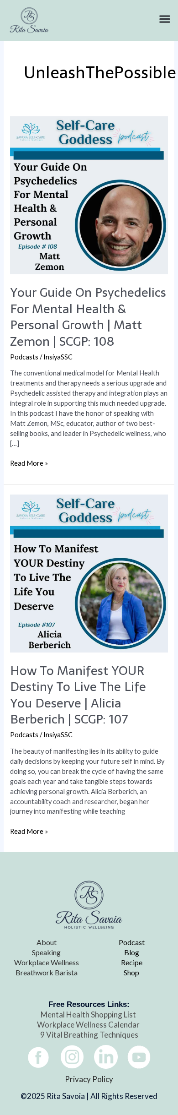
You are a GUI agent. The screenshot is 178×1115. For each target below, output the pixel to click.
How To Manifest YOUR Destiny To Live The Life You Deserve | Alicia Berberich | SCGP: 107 (78, 695)
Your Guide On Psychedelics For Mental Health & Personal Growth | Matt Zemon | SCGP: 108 (88, 317)
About (47, 942)
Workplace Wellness (46, 962)
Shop (131, 972)
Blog (131, 952)
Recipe (131, 962)
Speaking (46, 952)
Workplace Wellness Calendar (89, 1024)
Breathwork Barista (47, 972)
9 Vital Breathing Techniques (89, 1034)
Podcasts (24, 357)
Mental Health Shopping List (89, 1014)
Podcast (132, 942)
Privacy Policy (89, 1079)
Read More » (29, 462)
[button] (164, 19)
